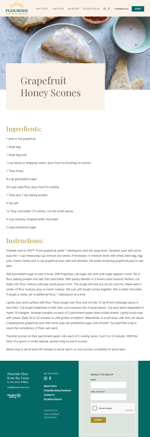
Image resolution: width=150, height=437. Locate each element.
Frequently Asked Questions (57, 390)
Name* (93, 380)
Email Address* (98, 392)
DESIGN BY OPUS (50, 417)
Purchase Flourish (53, 399)
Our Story (42, 9)
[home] (16, 8)
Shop (138, 9)
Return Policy (50, 386)
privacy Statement (51, 414)
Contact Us (49, 395)
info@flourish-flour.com (18, 387)
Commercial (121, 9)
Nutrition (73, 9)
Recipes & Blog (91, 9)
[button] (42, 9)
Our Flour (58, 9)
